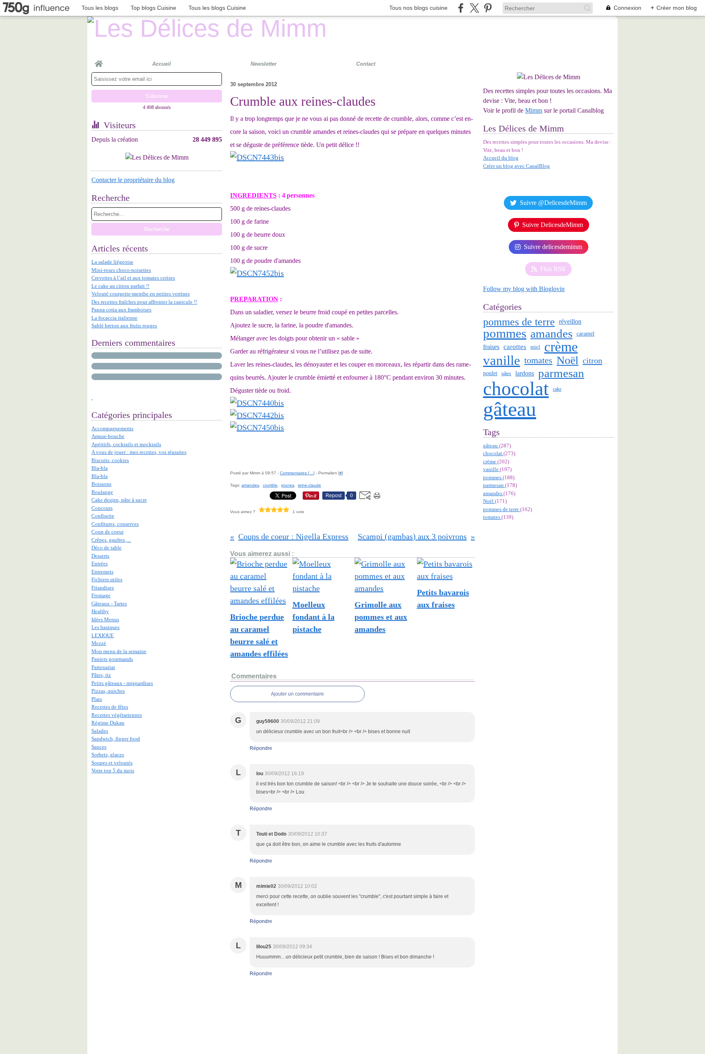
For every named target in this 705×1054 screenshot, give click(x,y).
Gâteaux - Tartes (109, 603)
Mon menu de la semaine (118, 651)
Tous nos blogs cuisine (418, 7)
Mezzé (98, 643)
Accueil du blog (501, 158)
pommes (504, 333)
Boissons (101, 484)
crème (561, 347)
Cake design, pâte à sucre (119, 500)
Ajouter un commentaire (297, 694)
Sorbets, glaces (107, 755)
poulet (490, 373)
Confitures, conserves (115, 524)
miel (535, 346)
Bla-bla (99, 468)
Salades (99, 731)
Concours (102, 508)
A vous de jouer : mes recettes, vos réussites (138, 452)
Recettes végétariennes (116, 715)
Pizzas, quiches (108, 691)
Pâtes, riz (101, 675)
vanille (501, 360)
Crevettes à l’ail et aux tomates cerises (133, 278)
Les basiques (105, 627)
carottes (514, 346)
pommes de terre (519, 321)
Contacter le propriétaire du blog (133, 179)
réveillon (570, 321)
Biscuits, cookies (110, 460)
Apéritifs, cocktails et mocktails (126, 444)
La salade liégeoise (112, 262)
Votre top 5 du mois (112, 770)
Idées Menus (105, 619)
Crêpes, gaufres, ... (111, 540)
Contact (365, 64)
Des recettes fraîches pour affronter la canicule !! (144, 302)
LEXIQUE (102, 635)
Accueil (161, 64)
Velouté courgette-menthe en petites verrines (140, 294)
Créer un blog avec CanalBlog (516, 166)
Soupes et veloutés (112, 763)
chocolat (516, 388)
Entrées (99, 563)
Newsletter (264, 64)
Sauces (98, 747)
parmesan (561, 373)
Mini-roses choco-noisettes (121, 270)
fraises (491, 347)
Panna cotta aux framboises (121, 310)
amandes (551, 334)
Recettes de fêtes (109, 707)
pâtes (506, 373)
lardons (524, 373)
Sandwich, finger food (115, 739)
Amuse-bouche (107, 436)
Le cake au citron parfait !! (120, 286)
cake (557, 389)
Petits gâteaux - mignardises (122, 683)
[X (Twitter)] (474, 8)
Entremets (102, 572)
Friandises (102, 588)
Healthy (100, 611)
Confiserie (102, 516)
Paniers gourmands (112, 659)
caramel (585, 333)
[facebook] (461, 8)
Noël (567, 360)
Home (98, 60)
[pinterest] (488, 8)
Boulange (102, 492)
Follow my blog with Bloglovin (524, 288)
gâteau (509, 409)
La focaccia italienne (114, 318)
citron (592, 360)
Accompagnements (112, 428)
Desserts (100, 556)
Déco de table (106, 548)
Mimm (533, 110)
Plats (96, 699)
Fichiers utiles (106, 579)
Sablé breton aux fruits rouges (124, 325)
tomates (538, 360)
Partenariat (103, 667)
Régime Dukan (107, 723)
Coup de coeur (107, 532)
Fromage (101, 595)
